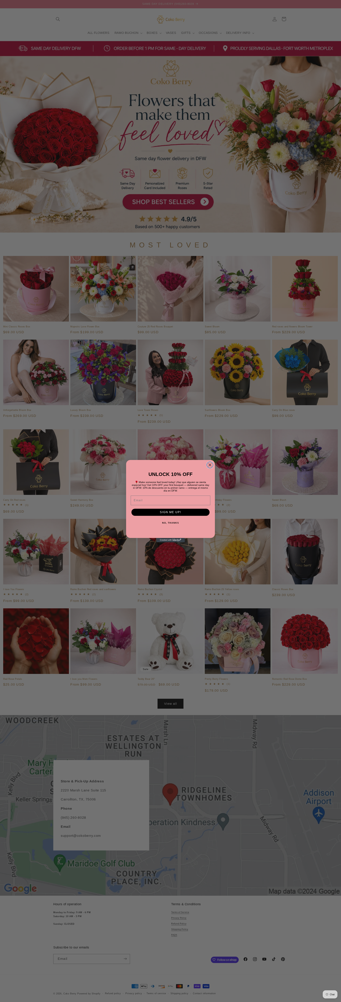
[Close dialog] (210, 465)
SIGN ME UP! (170, 512)
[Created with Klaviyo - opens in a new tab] (170, 540)
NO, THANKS (170, 523)
